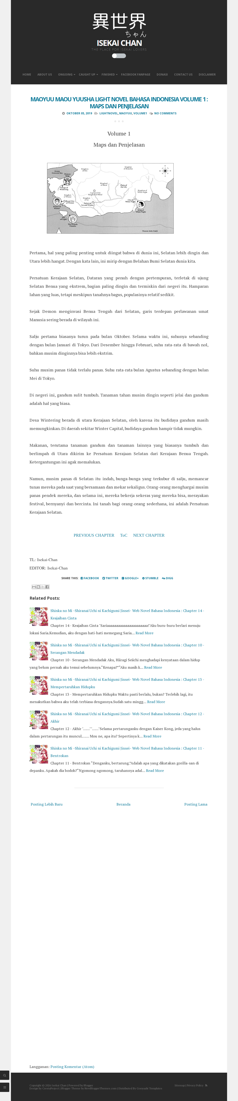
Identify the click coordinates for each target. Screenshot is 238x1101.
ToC (123, 535)
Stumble (152, 578)
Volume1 (140, 113)
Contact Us (183, 74)
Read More (144, 632)
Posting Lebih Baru (47, 804)
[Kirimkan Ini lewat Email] (34, 587)
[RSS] (206, 1085)
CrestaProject (50, 1088)
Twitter (111, 578)
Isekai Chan (59, 1085)
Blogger (88, 1085)
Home (27, 74)
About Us (44, 74)
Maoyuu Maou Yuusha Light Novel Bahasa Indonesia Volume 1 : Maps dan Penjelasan (119, 102)
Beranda (123, 804)
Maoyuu (125, 113)
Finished (108, 74)
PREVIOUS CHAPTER (94, 535)
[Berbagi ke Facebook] (47, 587)
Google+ (131, 578)
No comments (165, 113)
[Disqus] (119, 874)
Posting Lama (195, 804)
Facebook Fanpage (135, 74)
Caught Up (87, 74)
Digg (169, 578)
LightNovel (108, 113)
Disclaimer (207, 74)
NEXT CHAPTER (149, 535)
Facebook (91, 578)
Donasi (162, 74)
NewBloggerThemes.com (100, 1088)
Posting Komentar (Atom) (72, 1066)
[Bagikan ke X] (42, 587)
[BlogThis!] (38, 587)
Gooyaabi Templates (149, 1088)
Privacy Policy (195, 1085)
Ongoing (65, 74)
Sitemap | (180, 1085)
